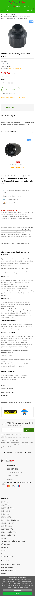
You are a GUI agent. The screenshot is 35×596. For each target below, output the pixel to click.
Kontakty (11, 479)
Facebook (9, 452)
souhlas (11, 434)
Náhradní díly (5, 547)
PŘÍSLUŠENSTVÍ (6, 544)
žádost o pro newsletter (13, 434)
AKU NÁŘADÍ (5, 505)
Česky (17, 6)
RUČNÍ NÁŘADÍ (5, 511)
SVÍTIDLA (4, 538)
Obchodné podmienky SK (8, 571)
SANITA (3, 550)
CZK (8, 6)
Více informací (24, 587)
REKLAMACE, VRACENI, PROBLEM (11, 565)
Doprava (3, 574)
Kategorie (7, 10)
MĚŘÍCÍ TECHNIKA (6, 526)
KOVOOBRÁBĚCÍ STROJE (8, 535)
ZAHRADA (4, 502)
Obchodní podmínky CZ (8, 568)
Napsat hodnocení (28, 122)
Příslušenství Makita (11, 15)
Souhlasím (17, 593)
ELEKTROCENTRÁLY (7, 529)
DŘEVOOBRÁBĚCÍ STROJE (9, 532)
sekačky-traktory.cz (7, 389)
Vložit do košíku (11, 90)
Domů (2, 15)
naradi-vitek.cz (5, 395)
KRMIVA (3, 553)
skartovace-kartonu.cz (7, 392)
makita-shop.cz (5, 385)
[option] (17, 155)
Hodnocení (10, 107)
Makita (9, 66)
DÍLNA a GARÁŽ (6, 517)
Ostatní (3, 18)
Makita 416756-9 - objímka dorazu (17, 165)
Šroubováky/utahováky (24, 16)
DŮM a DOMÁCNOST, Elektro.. (10, 520)
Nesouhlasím (17, 590)
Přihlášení (26, 6)
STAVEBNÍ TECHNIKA (7, 523)
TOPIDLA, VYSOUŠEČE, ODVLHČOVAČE (13, 541)
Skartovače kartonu (7, 556)
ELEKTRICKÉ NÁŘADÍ (7, 508)
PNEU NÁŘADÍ (5, 514)
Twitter (29, 452)
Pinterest (19, 452)
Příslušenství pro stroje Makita (9, 16)
